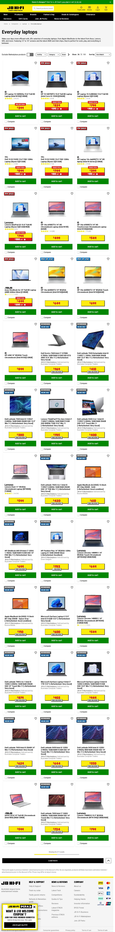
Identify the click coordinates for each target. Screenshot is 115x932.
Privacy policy (70, 930)
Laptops (24, 24)
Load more (53, 861)
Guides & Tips (57, 899)
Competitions (57, 895)
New (5, 14)
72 (81, 54)
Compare (11, 122)
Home (6, 24)
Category (52, 54)
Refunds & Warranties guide (37, 900)
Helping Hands (80, 899)
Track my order (35, 890)
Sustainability (79, 895)
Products (19, 14)
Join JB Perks (41, 19)
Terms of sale (102, 930)
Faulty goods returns (37, 895)
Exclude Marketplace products (14, 54)
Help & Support (35, 886)
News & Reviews (61, 19)
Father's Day (49, 14)
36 (78, 54)
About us (77, 886)
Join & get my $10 (19, 925)
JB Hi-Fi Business (81, 912)
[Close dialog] (34, 907)
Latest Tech (56, 890)
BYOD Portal (79, 908)
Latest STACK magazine (57, 909)
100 (84, 54)
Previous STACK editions (58, 916)
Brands (33, 14)
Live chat (65, 2)
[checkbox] (5, 121)
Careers (77, 890)
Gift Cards (23, 19)
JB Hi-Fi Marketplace (82, 916)
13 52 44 (77, 2)
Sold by (39, 54)
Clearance (90, 14)
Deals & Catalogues (70, 14)
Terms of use (86, 930)
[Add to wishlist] (36, 63)
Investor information (82, 903)
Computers (14, 24)
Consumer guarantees (51, 930)
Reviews (55, 903)
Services (7, 19)
